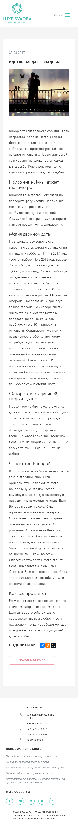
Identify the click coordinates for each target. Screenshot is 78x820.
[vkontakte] (20, 801)
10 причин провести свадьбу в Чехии (28, 762)
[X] (53, 645)
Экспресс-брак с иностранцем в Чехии (29, 773)
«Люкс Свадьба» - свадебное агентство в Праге (35, 768)
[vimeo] (42, 801)
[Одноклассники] (47, 645)
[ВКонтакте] (42, 645)
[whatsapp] (52, 801)
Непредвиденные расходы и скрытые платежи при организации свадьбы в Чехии (36, 781)
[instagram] (31, 801)
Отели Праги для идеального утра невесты (31, 756)
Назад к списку (32, 660)
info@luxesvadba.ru (37, 724)
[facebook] (9, 801)
